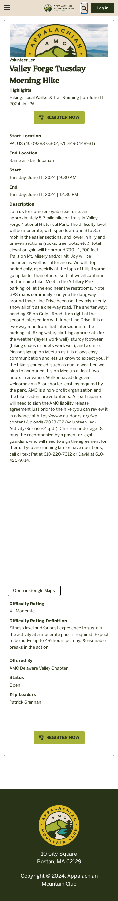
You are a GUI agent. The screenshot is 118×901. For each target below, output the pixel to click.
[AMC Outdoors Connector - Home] (59, 8)
